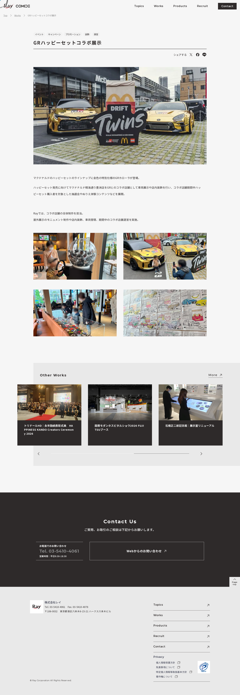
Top (5, 15)
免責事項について (165, 667)
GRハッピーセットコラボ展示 (42, 15)
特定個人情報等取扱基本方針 (171, 672)
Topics (158, 604)
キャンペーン (54, 34)
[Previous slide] (39, 454)
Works (17, 15)
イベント (39, 34)
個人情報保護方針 (166, 662)
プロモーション (73, 34)
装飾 (87, 34)
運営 (96, 34)
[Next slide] (201, 454)
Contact (159, 646)
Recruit (158, 636)
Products (160, 625)
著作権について (164, 676)
